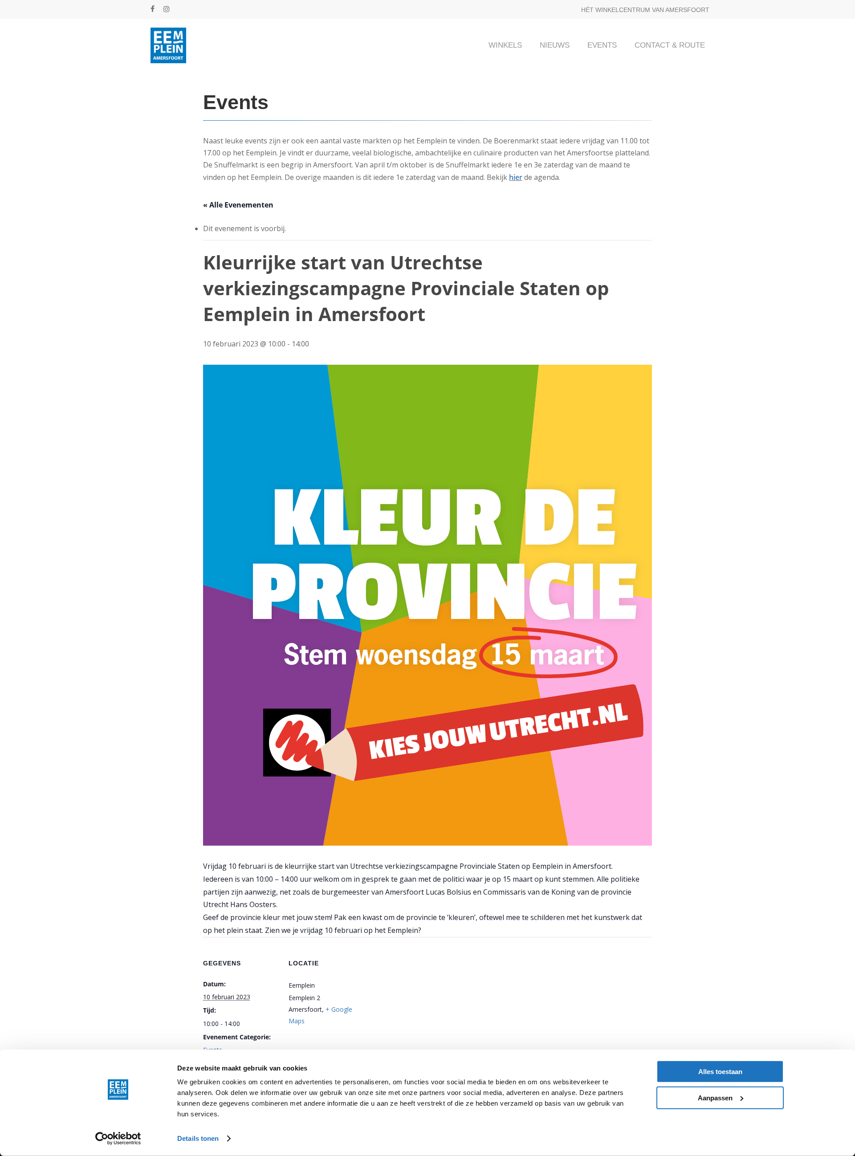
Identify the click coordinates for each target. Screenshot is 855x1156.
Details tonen (198, 1138)
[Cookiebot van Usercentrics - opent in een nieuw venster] (118, 1138)
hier (515, 177)
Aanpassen (715, 1097)
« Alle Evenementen (238, 205)
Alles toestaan (720, 1071)
